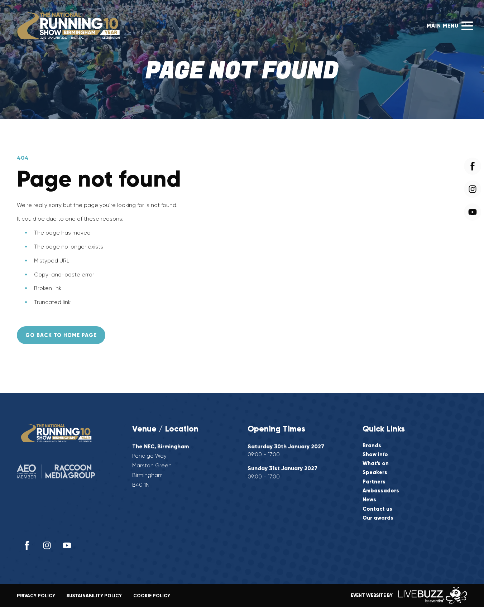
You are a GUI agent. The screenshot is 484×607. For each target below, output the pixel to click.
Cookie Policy (151, 595)
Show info (375, 455)
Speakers (375, 472)
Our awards (378, 518)
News (369, 500)
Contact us (377, 509)
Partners (374, 482)
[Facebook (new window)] (27, 545)
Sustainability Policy (94, 595)
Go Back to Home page (61, 335)
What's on (376, 464)
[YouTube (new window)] (67, 545)
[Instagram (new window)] (47, 545)
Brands (372, 446)
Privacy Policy (36, 595)
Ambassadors (381, 491)
